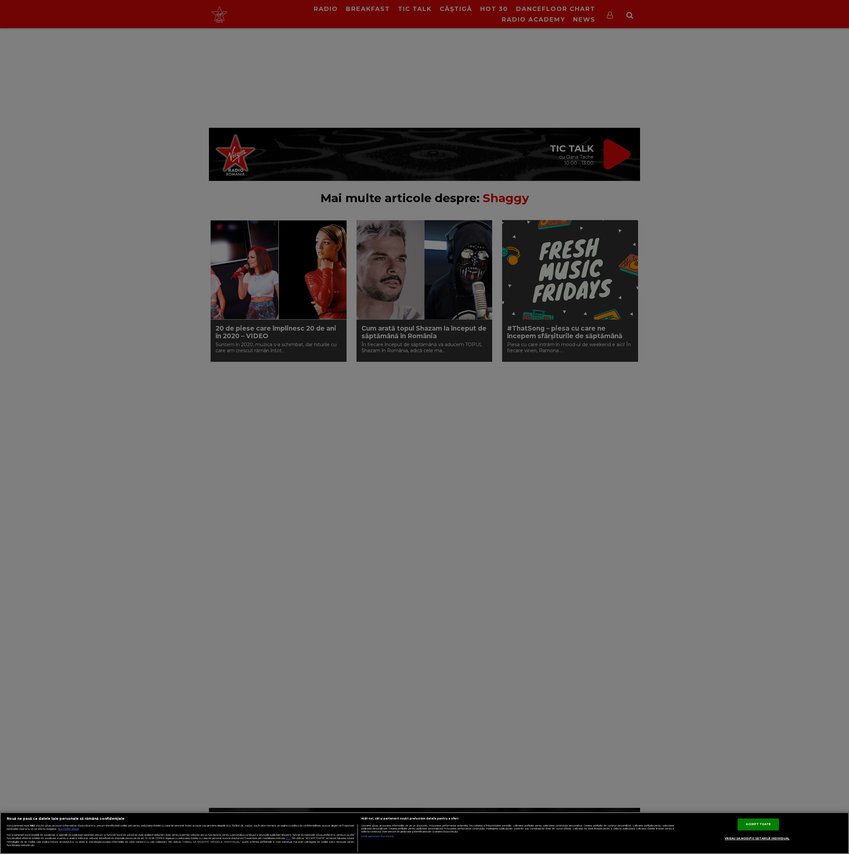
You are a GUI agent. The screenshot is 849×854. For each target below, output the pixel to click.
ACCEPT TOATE (758, 824)
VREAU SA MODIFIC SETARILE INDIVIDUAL (757, 838)
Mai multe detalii (68, 828)
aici (288, 838)
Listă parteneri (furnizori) (377, 836)
